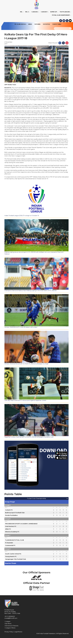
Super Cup (53, 11)
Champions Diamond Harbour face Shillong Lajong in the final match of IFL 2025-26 (30, 290)
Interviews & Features (11, 626)
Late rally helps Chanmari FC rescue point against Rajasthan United (25, 400)
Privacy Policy (8, 632)
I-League (7, 621)
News (30, 24)
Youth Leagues (65, 11)
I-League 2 (35, 11)
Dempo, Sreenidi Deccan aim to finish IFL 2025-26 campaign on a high (26, 364)
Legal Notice (18, 632)
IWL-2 (27, 11)
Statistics (46, 24)
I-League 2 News (10, 628)
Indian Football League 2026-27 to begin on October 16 (21, 215)
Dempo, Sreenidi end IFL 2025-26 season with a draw (20, 327)
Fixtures (37, 24)
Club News (8, 623)
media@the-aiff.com (10, 618)
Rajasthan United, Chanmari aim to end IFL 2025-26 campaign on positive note (28, 437)
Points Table (57, 24)
